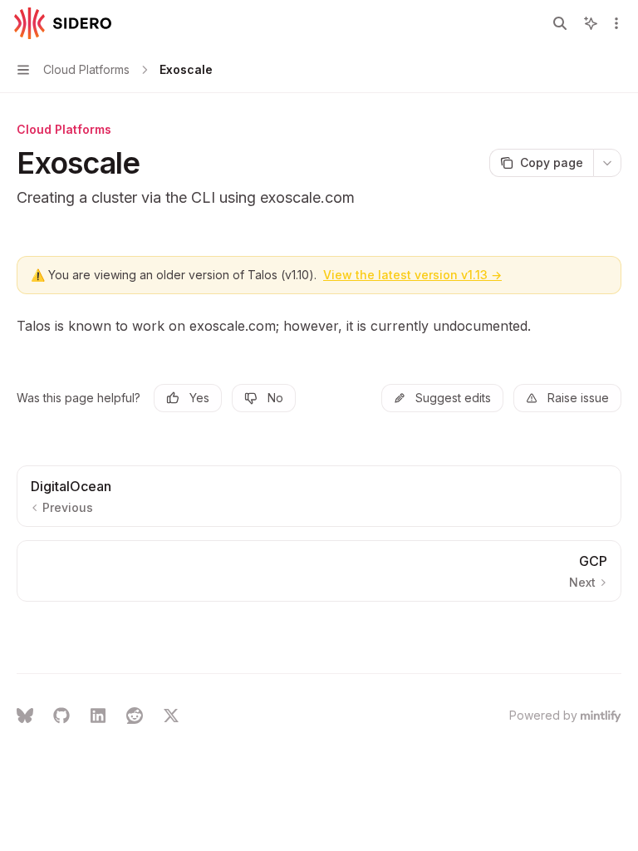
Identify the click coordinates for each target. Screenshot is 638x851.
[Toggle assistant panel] (590, 23)
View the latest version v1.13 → (412, 275)
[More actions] (616, 23)
